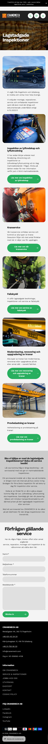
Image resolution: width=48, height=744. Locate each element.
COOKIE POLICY (10, 694)
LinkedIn (6, 709)
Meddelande (9, 585)
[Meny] (43, 15)
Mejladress (8, 564)
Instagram (7, 717)
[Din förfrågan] (36, 15)
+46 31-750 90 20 (10, 646)
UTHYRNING (8, 682)
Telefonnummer (10, 574)
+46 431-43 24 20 (10, 636)
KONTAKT (7, 690)
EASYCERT (7, 686)
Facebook (7, 713)
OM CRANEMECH (10, 670)
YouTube (6, 721)
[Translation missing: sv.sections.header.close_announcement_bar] (46, 3)
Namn (6, 554)
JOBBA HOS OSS (10, 678)
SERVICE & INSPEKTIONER (14, 674)
